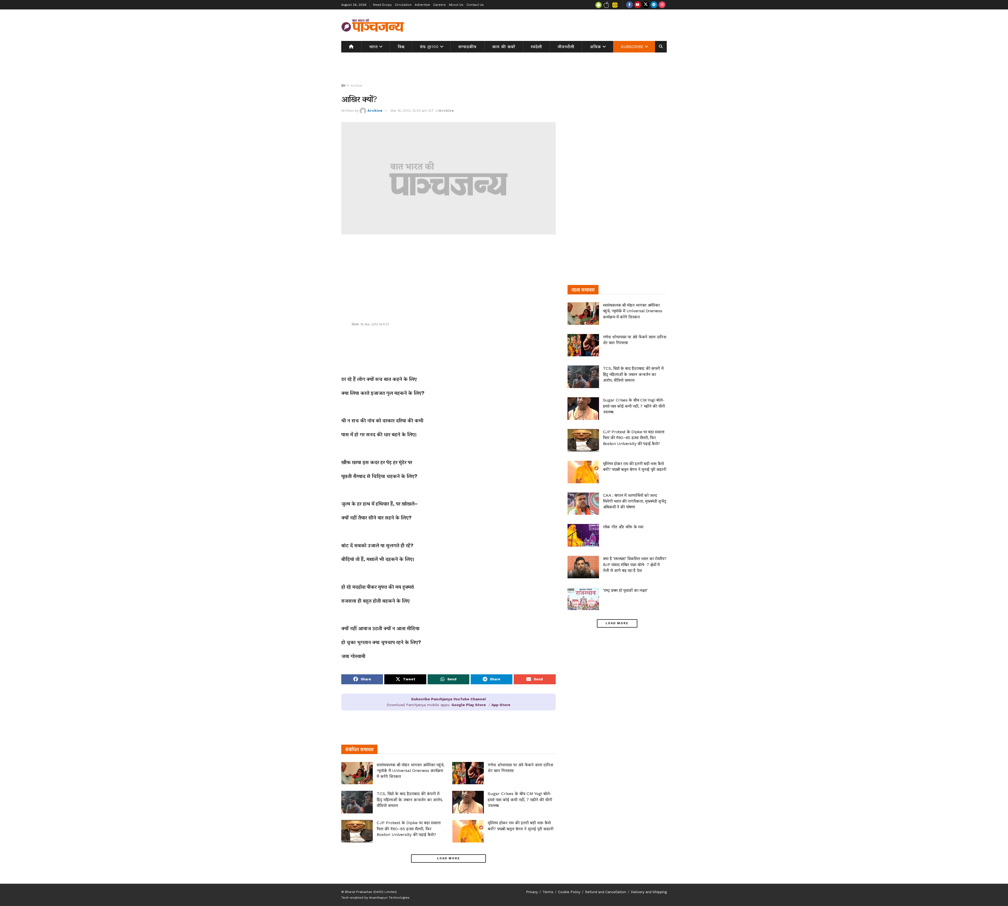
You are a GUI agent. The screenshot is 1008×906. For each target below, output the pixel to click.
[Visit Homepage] (372, 25)
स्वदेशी (536, 46)
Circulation (403, 5)
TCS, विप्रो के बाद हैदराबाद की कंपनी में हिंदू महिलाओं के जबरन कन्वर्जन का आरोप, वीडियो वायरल (410, 799)
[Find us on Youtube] (637, 4)
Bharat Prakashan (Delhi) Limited (370, 892)
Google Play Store (469, 705)
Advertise (422, 5)
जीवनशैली (566, 46)
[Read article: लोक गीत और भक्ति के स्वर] (583, 535)
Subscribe (632, 46)
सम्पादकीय (467, 46)
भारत (373, 46)
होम (343, 85)
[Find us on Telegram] (653, 4)
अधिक (595, 46)
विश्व (401, 46)
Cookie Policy (569, 892)
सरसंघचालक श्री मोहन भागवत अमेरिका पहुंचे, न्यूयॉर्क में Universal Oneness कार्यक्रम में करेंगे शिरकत (410, 770)
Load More (448, 858)
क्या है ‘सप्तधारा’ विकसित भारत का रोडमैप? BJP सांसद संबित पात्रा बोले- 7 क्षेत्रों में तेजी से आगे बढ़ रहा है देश (634, 564)
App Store (500, 705)
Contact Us (475, 5)
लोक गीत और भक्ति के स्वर (623, 526)
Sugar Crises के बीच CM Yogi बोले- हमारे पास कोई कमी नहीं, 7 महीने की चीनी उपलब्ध (520, 799)
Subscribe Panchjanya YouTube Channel (448, 699)
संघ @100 (429, 46)
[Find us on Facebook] (629, 4)
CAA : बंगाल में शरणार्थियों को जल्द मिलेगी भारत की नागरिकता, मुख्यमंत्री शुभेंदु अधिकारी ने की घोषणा (634, 501)
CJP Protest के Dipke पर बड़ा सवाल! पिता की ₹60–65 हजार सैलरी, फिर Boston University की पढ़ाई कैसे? (409, 828)
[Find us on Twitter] (645, 4)
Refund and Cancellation (605, 892)
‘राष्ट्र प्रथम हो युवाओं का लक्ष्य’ (625, 590)
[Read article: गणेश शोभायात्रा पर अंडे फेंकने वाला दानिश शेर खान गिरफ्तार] (468, 773)
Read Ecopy (382, 5)
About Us (456, 5)
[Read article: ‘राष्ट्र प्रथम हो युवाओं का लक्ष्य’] (583, 598)
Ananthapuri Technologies (389, 897)
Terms (548, 892)
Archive (356, 85)
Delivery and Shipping (649, 892)
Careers (439, 5)
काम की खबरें (503, 46)
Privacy (532, 892)
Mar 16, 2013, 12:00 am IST (412, 111)
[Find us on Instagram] (662, 4)
